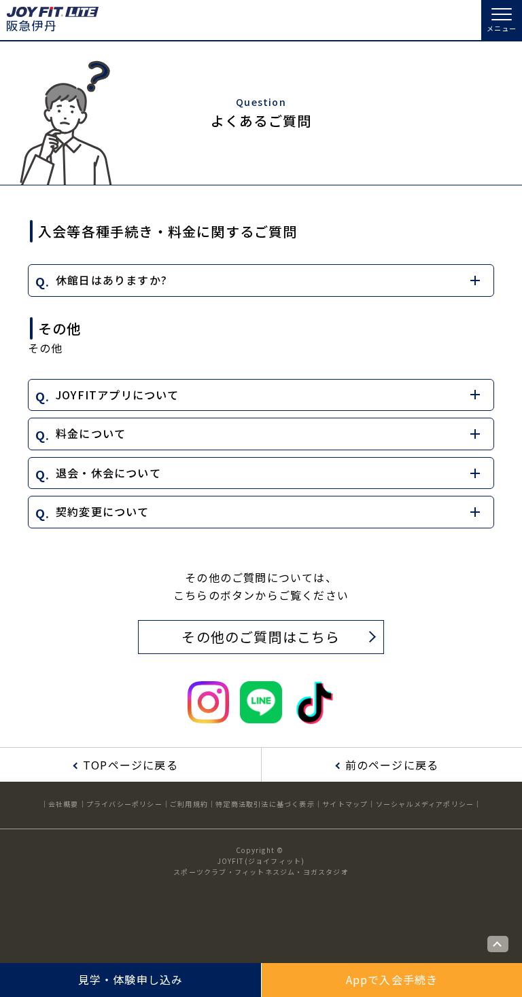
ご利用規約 (189, 804)
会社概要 (63, 804)
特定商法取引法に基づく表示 (265, 804)
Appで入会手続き (392, 979)
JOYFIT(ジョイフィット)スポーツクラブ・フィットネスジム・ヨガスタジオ (261, 866)
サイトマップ (345, 804)
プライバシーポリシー (124, 804)
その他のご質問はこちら (260, 637)
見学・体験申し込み (131, 979)
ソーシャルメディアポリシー (425, 804)
